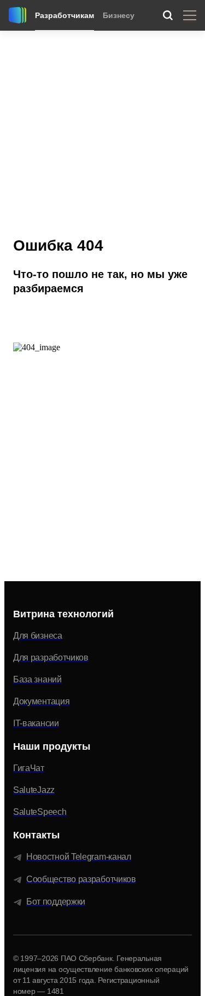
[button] (53, 317)
